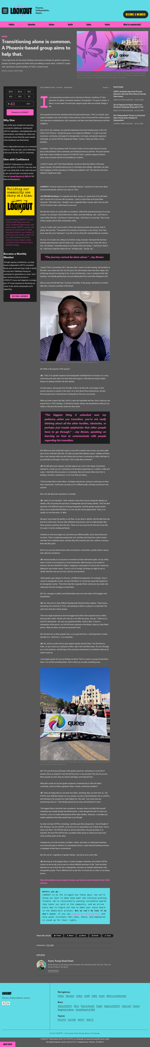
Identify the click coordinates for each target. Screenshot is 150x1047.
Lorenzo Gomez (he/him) (123, 123)
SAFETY (81, 1019)
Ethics (76, 1006)
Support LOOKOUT (112, 1006)
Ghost (81, 1033)
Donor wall (126, 1006)
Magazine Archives (66, 1009)
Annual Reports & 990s (19, 176)
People (99, 1006)
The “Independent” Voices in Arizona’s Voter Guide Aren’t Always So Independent (129, 118)
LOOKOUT (59, 1033)
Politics (11, 24)
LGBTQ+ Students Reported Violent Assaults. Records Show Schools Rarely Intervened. (129, 94)
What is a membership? (132, 24)
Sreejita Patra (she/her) (123, 100)
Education (31, 24)
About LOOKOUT (65, 1006)
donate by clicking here (86, 914)
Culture (51, 24)
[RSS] (8, 1003)
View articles (53, 970)
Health (70, 24)
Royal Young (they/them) (12, 71)
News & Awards (87, 1006)
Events (107, 24)
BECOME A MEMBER (136, 14)
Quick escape (7, 1044)
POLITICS (62, 1019)
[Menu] (5, 10)
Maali (87, 1033)
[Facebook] (3, 1003)
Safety (88, 24)
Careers (136, 1006)
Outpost (95, 1033)
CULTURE (4, 36)
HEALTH (89, 1019)
